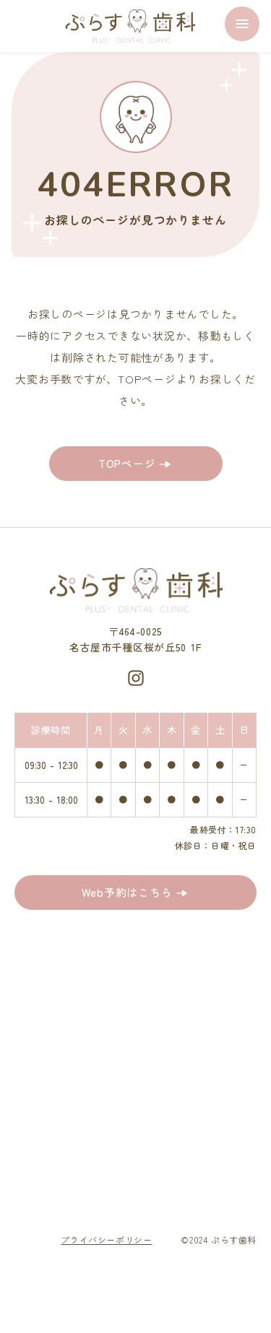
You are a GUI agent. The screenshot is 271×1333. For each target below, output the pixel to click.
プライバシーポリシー (106, 1239)
